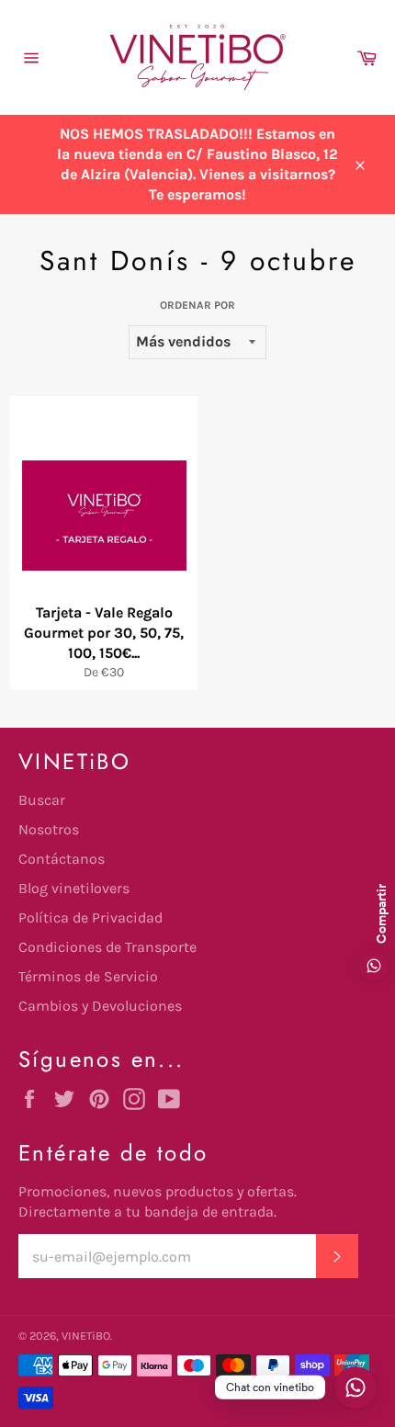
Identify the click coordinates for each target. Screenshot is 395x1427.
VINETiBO (86, 1335)
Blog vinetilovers (74, 888)
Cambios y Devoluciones (100, 1005)
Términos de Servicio (88, 976)
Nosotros (48, 829)
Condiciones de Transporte (107, 947)
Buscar (41, 800)
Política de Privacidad (90, 917)
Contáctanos (61, 858)
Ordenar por (197, 305)
